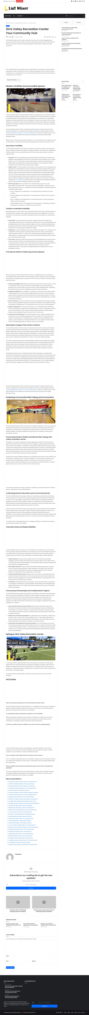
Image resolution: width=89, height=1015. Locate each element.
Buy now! (83, 1012)
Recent (79, 22)
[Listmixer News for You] (17, 8)
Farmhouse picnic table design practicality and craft (13, 924)
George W (18, 854)
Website (34, 961)
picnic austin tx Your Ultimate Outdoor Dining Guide (77, 97)
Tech (79, 1012)
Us (13, 15)
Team (72, 1012)
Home (8, 23)
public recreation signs (20, 179)
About (68, 1012)
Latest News (8, 15)
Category (19, 15)
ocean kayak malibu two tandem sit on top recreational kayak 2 (21, 133)
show (19, 79)
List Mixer (25, 1012)
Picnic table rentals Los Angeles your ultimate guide (30, 924)
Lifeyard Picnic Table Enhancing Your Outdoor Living (66, 97)
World (75, 1012)
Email (7, 961)
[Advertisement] (58, 7)
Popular (66, 22)
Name (7, 955)
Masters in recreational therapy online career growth (48, 924)
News (11, 23)
